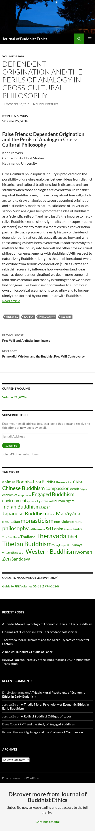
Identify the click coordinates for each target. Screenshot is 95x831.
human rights (64, 501)
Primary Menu (89, 39)
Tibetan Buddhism (27, 544)
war (22, 552)
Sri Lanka (54, 528)
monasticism (37, 520)
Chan (69, 482)
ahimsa (8, 481)
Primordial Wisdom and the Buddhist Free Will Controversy (43, 353)
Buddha (48, 481)
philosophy (47, 316)
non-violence (64, 521)
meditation (11, 521)
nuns (78, 521)
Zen (6, 559)
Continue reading (47, 822)
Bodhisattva (28, 481)
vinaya (77, 545)
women (84, 552)
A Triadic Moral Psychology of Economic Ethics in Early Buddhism (47, 624)
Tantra (77, 529)
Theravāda (51, 536)
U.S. (69, 545)
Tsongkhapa (59, 545)
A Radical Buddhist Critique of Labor (27, 652)
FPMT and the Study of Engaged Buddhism (47, 724)
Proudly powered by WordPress (20, 778)
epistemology (34, 501)
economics (9, 495)
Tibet (72, 536)
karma (28, 316)
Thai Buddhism (11, 537)
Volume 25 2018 (13, 56)
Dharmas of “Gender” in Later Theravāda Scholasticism (39, 632)
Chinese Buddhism (23, 488)
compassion (58, 488)
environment (14, 500)
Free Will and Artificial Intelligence (26, 338)
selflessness (37, 529)
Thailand (28, 536)
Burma (61, 482)
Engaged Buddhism (53, 494)
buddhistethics (47, 104)
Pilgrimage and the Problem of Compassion (53, 732)
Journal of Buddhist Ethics (25, 38)
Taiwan (68, 529)
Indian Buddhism (21, 506)
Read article (11, 301)
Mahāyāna (68, 513)
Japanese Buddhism (25, 513)
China (78, 482)
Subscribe (11, 445)
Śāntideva (20, 559)
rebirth (66, 316)
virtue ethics (10, 552)
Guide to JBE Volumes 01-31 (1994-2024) (30, 586)
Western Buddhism (51, 551)
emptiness (24, 495)
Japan (45, 507)
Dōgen (83, 489)
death (74, 488)
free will (12, 316)
